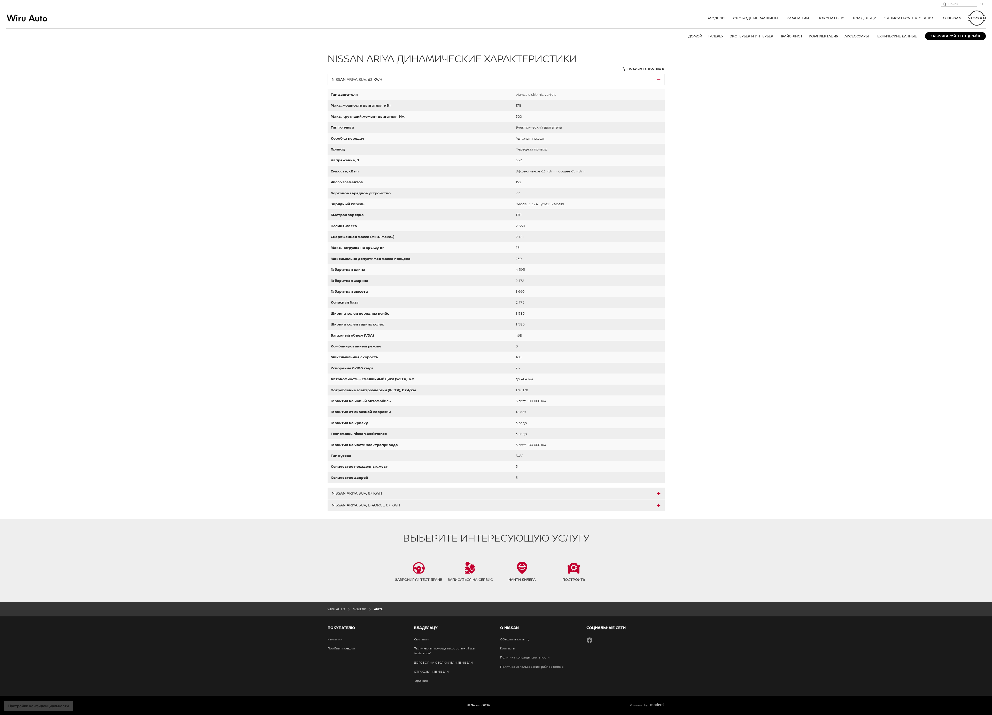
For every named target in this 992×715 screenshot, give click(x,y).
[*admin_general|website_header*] (977, 18)
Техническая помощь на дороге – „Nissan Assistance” (445, 650)
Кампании (798, 17)
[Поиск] (944, 4)
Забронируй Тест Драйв (955, 36)
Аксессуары (856, 36)
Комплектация (823, 36)
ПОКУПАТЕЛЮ (831, 17)
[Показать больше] (643, 69)
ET (981, 4)
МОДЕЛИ (716, 17)
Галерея (716, 36)
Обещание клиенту (514, 639)
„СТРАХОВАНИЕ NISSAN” (432, 672)
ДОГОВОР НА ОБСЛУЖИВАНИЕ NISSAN (443, 663)
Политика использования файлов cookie (531, 667)
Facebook (589, 640)
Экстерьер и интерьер (751, 36)
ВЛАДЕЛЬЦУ (864, 17)
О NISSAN (952, 17)
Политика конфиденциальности (524, 657)
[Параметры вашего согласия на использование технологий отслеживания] (38, 706)
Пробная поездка (341, 648)
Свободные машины (755, 17)
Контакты (507, 648)
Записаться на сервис (909, 17)
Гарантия (421, 681)
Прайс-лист (791, 36)
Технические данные (896, 36)
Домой (695, 36)
